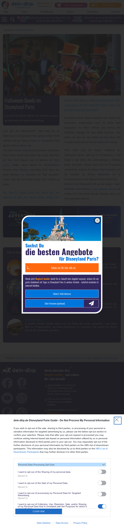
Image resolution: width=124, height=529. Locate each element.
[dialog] (62, 471)
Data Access (62, 523)
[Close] (118, 421)
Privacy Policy (80, 523)
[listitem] (62, 464)
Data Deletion (44, 523)
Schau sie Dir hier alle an (63, 268)
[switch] (102, 472)
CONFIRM (39, 511)
